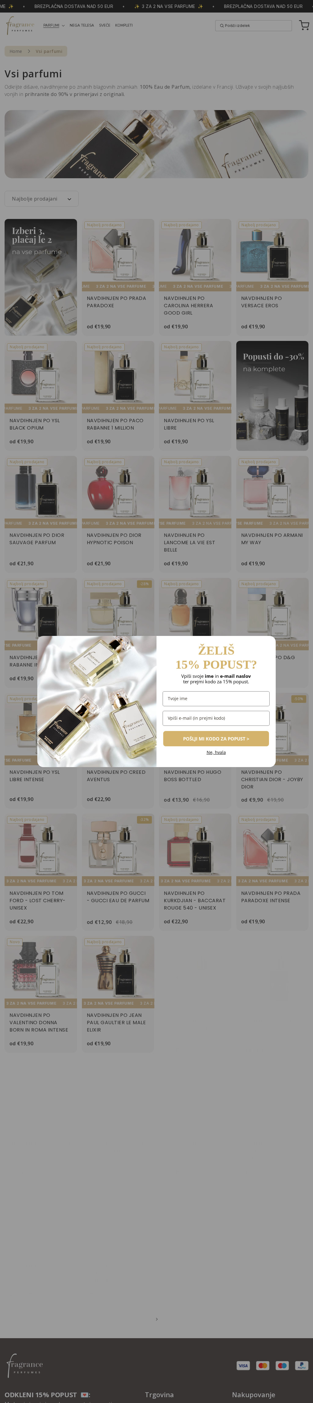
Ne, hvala (216, 752)
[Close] (268, 643)
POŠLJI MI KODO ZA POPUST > (216, 739)
